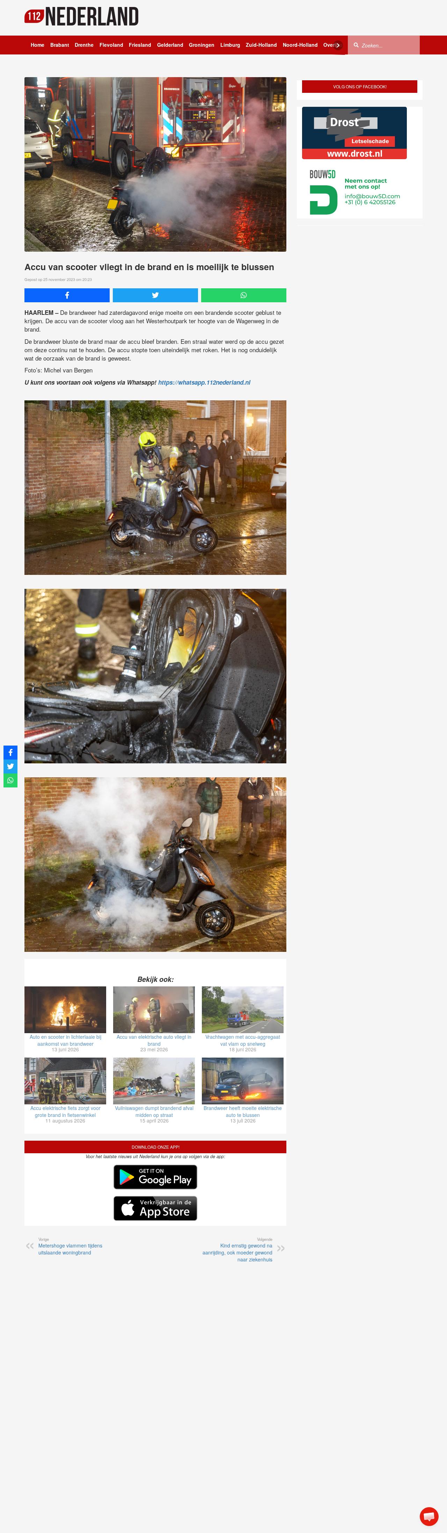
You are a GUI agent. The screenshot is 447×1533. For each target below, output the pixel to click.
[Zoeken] (356, 44)
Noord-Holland (300, 44)
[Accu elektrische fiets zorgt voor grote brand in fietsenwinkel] (65, 1081)
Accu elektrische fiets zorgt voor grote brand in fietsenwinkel (65, 1111)
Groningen (201, 44)
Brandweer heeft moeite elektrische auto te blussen (243, 1111)
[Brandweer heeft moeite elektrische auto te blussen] (243, 1081)
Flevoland (111, 44)
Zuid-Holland (261, 44)
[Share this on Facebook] (67, 295)
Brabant (59, 44)
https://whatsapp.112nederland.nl (204, 382)
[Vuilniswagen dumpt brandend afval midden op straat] (154, 1081)
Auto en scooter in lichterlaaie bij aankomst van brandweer (65, 1040)
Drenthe (84, 44)
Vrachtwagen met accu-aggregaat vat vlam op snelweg (242, 1040)
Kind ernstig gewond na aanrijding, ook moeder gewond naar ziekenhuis (237, 1249)
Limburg (230, 44)
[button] (429, 1516)
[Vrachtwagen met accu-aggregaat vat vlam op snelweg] (243, 1009)
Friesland (140, 44)
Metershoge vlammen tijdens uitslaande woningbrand (70, 1246)
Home (37, 44)
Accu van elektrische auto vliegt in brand (154, 1040)
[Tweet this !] (155, 295)
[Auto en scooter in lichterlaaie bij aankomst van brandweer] (65, 1009)
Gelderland (170, 44)
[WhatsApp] (243, 295)
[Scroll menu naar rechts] (338, 45)
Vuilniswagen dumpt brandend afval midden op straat (154, 1111)
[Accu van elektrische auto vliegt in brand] (154, 1009)
